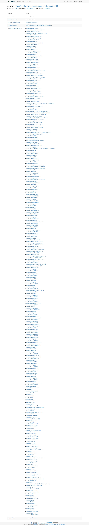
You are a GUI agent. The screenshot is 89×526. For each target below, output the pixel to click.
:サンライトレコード (32, 444)
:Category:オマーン (32, 54)
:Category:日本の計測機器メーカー (35, 259)
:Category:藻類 (31, 348)
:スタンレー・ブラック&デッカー (34, 449)
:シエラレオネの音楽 (32, 446)
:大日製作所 (30, 508)
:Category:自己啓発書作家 (33, 345)
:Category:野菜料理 (32, 373)
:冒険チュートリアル (32, 498)
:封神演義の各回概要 (32, 514)
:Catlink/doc (30, 400)
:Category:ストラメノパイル (33, 88)
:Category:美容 (31, 339)
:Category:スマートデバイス (33, 91)
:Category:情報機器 (32, 225)
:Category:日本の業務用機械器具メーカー (36, 256)
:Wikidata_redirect (32, 391)
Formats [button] (30, 1)
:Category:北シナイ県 (32, 158)
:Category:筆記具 (31, 331)
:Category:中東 (31, 135)
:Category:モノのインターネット (34, 124)
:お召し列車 (30, 422)
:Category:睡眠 (31, 311)
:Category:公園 (31, 150)
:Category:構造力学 (32, 278)
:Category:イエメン (32, 41)
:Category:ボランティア (32, 121)
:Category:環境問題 (32, 304)
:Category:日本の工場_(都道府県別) (35, 249)
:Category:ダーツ (31, 95)
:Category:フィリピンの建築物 (34, 116)
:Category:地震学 (31, 181)
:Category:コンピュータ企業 (33, 78)
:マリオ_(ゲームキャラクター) (34, 485)
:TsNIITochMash (31, 414)
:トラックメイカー (31, 464)
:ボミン (29, 482)
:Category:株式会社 (32, 270)
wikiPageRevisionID (12, 19)
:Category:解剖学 (31, 360)
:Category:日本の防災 (32, 262)
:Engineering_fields (32, 405)
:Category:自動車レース (32, 344)
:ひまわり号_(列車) (32, 425)
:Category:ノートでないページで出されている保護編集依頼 (40, 103)
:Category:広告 (31, 207)
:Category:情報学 (31, 220)
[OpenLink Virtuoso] (33, 522)
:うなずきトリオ (31, 420)
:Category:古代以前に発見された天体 (35, 166)
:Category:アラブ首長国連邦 (33, 36)
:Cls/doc (29, 404)
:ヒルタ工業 (30, 475)
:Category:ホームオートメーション (35, 119)
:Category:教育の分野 (32, 233)
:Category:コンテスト (32, 72)
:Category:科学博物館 (32, 324)
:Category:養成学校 (32, 384)
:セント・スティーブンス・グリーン (35, 457)
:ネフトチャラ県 (31, 470)
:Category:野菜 (31, 371)
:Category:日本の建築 (32, 254)
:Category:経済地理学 (32, 337)
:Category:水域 (31, 287)
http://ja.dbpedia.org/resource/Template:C (36, 5)
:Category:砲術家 (31, 314)
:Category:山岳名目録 (32, 202)
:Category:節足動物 (32, 332)
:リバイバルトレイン (32, 492)
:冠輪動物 (30, 500)
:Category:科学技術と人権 (33, 326)
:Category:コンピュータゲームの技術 (35, 77)
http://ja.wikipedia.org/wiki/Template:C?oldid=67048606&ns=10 (39, 25)
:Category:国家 (31, 174)
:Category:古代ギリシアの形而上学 (35, 165)
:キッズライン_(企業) (32, 436)
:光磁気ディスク (31, 496)
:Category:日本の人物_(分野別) (34, 243)
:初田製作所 (30, 501)
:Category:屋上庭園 (32, 200)
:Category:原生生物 (32, 163)
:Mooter (29, 394)
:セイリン (30, 454)
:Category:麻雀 (31, 386)
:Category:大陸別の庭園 (32, 189)
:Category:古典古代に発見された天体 (35, 168)
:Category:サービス (32, 82)
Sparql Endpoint (78, 1)
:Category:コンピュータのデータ (34, 75)
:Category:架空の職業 (32, 267)
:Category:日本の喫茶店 (32, 246)
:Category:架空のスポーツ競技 (34, 265)
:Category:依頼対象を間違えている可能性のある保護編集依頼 (40, 148)
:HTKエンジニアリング (32, 387)
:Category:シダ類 (31, 83)
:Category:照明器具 (32, 296)
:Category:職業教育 (32, 340)
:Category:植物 (31, 272)
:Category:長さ (31, 376)
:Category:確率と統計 (32, 316)
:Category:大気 (31, 187)
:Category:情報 (31, 217)
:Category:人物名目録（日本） (34, 145)
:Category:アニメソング (32, 31)
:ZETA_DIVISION (31, 417)
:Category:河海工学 (32, 288)
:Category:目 (30, 306)
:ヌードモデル (30, 469)
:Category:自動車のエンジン (33, 342)
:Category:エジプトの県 (32, 52)
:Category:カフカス (32, 59)
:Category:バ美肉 (31, 109)
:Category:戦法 (31, 228)
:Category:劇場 (31, 156)
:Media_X (30, 392)
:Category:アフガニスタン (33, 34)
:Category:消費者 (31, 291)
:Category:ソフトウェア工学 (33, 93)
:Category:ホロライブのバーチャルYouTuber (37, 117)
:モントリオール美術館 (32, 488)
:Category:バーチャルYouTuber (34, 106)
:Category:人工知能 (32, 142)
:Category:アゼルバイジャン (33, 28)
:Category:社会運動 (32, 319)
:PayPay (29, 397)
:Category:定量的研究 (32, 195)
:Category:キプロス (32, 64)
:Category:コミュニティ (32, 69)
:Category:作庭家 (31, 147)
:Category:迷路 (31, 365)
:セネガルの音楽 (31, 456)
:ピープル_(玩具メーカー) (33, 477)
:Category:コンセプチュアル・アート (35, 70)
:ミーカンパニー (31, 487)
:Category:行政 (31, 350)
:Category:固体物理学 (32, 173)
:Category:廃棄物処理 (32, 210)
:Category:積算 (31, 327)
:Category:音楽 (31, 381)
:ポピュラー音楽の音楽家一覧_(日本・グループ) (37, 483)
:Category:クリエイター (32, 67)
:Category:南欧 (31, 161)
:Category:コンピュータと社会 (34, 73)
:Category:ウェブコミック (33, 51)
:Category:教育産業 (32, 235)
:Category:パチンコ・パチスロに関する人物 (37, 111)
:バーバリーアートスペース (33, 474)
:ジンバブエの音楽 (31, 448)
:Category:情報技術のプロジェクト (35, 222)
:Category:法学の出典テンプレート (35, 290)
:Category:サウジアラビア (33, 80)
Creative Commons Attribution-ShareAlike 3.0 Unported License (55, 524)
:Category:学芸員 (31, 191)
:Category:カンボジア (32, 60)
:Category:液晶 (31, 293)
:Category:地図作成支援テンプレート (35, 179)
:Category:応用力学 (32, 213)
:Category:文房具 (31, 236)
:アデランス (30, 428)
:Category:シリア (31, 85)
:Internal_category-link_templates (35, 140)
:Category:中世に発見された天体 (34, 134)
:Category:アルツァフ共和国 (33, 38)
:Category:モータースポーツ (33, 126)
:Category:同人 (31, 169)
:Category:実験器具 (32, 197)
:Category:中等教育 (32, 137)
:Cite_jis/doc (30, 402)
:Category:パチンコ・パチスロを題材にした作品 (38, 113)
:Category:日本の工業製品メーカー (35, 251)
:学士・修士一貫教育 (32, 511)
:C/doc (29, 399)
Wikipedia (35, 524)
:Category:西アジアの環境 (33, 357)
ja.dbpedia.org (47, 8)
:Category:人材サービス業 (33, 143)
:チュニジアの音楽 (31, 461)
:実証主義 (30, 410)
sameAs (11, 517)
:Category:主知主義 (32, 139)
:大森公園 (30, 510)
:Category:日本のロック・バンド (34, 241)
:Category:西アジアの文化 (33, 355)
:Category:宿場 (31, 199)
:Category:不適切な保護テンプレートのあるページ (38, 132)
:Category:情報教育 (32, 223)
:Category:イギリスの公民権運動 (34, 43)
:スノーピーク (30, 451)
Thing (16, 8)
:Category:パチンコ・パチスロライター (36, 114)
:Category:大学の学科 (32, 186)
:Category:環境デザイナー (33, 303)
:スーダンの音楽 (31, 453)
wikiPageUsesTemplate (14, 22)
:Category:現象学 (31, 300)
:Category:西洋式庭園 (32, 358)
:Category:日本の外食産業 (33, 248)
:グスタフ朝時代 (31, 440)
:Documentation (31, 22)
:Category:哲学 (31, 171)
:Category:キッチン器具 (32, 62)
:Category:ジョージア (32, 86)
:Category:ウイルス (32, 49)
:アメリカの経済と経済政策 (33, 430)
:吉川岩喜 (30, 506)
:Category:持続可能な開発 (33, 230)
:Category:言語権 (31, 361)
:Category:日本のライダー (33, 239)
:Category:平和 (31, 204)
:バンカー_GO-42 (31, 472)
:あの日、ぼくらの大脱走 (33, 418)
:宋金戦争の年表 (31, 513)
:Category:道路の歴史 (32, 368)
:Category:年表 (31, 205)
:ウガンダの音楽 (31, 433)
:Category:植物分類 (32, 274)
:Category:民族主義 (32, 283)
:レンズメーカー (31, 493)
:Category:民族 (31, 282)
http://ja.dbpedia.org (31, 8)
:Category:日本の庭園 (32, 252)
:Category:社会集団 (32, 322)
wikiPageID (11, 16)
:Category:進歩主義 (32, 366)
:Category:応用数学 (32, 215)
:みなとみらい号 (31, 427)
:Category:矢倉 (31, 313)
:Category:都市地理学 (32, 370)
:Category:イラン (31, 47)
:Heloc (29, 389)
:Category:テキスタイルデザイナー (35, 96)
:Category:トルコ (31, 99)
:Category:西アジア (32, 353)
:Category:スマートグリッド (33, 90)
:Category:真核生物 (32, 308)
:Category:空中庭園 (32, 329)
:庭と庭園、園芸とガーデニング (34, 412)
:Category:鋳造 (31, 374)
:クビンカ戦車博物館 (32, 438)
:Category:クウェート (32, 65)
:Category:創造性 (31, 155)
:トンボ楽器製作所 (31, 466)
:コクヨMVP (30, 441)
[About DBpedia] (11, 1)
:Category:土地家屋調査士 (33, 176)
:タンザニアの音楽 (31, 459)
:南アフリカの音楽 (31, 505)
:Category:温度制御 (32, 295)
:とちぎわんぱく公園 (32, 423)
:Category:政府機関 (32, 231)
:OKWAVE (30, 396)
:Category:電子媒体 (32, 378)
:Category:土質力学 (32, 178)
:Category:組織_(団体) (32, 334)
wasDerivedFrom (12, 25)
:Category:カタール (32, 57)
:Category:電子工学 (32, 379)
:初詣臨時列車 (30, 503)
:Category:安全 (31, 192)
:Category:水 (30, 285)
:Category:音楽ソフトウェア (33, 383)
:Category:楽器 (31, 277)
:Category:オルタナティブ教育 (34, 56)
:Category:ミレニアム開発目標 (34, 122)
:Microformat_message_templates (35, 407)
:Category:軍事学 (31, 363)
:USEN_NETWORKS (32, 415)
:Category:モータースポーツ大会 (34, 127)
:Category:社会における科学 (33, 318)
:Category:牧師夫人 (32, 298)
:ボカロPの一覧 (31, 480)
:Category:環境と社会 (32, 301)
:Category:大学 (31, 184)
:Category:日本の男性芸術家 (33, 257)
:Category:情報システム (32, 218)
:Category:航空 (31, 347)
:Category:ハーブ (31, 104)
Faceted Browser (68, 1)
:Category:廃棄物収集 (32, 212)
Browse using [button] (21, 1)
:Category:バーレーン (32, 108)
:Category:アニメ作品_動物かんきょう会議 (36, 33)
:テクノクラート (31, 462)
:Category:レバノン (32, 130)
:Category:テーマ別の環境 (33, 98)
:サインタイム (30, 443)
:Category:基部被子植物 (32, 182)
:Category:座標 (31, 209)
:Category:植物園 (31, 275)
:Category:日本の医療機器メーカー (35, 244)
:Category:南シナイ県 (32, 160)
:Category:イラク (31, 46)
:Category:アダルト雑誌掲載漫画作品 (35, 30)
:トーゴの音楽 (30, 467)
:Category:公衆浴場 (32, 152)
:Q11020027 (31, 517)
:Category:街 (30, 352)
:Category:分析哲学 (32, 153)
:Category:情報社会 (32, 226)
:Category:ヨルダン (32, 129)
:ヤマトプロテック (31, 490)
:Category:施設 (31, 238)
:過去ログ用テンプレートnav (34, 409)
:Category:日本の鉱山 (32, 261)
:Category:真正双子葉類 (32, 309)
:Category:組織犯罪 (32, 335)
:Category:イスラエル (32, 44)
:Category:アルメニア (32, 39)
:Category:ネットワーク (32, 101)
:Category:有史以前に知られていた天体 (36, 264)
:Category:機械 (31, 280)
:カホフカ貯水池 (31, 435)
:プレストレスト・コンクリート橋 (35, 479)
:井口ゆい (30, 495)
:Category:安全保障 (32, 194)
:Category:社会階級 (32, 321)
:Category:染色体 (31, 269)
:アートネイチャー (31, 431)
